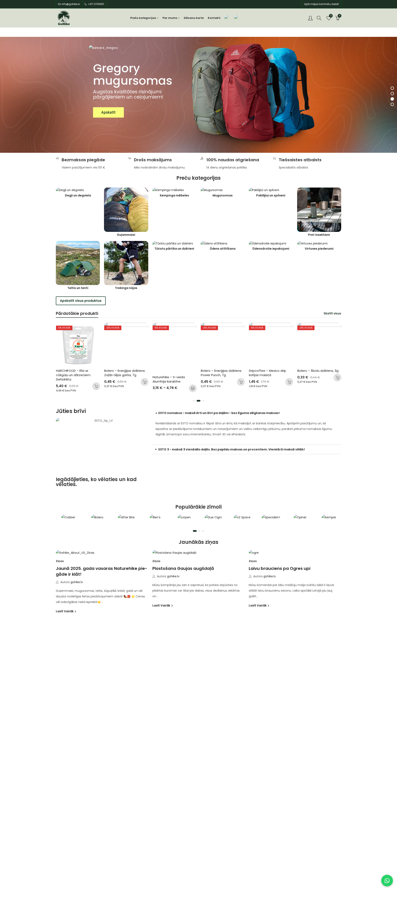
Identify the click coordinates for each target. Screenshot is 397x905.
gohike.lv (77, 582)
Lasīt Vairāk (65, 611)
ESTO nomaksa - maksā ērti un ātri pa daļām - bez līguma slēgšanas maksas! (219, 413)
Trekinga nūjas (126, 288)
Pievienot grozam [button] (96, 382)
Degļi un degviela (78, 195)
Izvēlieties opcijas (144, 388)
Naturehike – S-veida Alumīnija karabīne (120, 379)
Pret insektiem (319, 235)
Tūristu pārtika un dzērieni (174, 249)
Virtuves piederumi (319, 249)
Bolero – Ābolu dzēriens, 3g (269, 370)
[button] (194, 401)
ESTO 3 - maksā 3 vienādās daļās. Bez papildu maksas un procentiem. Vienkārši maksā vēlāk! (231, 449)
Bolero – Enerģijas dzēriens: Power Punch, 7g (173, 372)
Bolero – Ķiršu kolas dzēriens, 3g (312, 372)
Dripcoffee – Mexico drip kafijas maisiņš (220, 372)
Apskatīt (108, 112)
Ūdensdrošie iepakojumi (270, 249)
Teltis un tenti (77, 288)
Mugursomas (223, 195)
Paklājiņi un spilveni (270, 195)
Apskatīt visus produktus (81, 300)
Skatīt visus (332, 313)
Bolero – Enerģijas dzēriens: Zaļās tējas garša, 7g (77, 372)
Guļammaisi (126, 235)
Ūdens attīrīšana (223, 249)
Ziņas (60, 561)
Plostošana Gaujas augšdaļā (183, 568)
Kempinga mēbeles (174, 195)
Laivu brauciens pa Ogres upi (279, 568)
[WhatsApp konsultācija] (387, 880)
